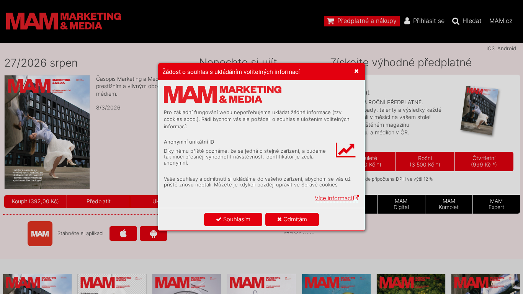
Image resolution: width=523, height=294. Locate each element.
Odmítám (294, 219)
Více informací (334, 198)
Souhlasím (236, 219)
